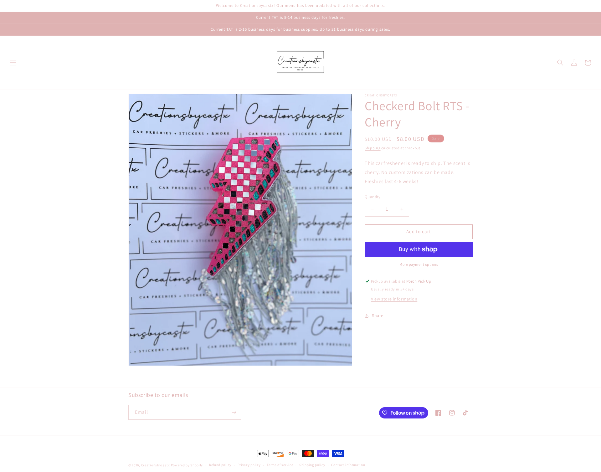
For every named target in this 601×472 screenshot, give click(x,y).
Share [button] (377, 315)
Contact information (348, 465)
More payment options (418, 264)
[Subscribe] (234, 412)
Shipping (373, 148)
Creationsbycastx (155, 465)
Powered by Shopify (187, 465)
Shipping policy (312, 465)
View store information (394, 299)
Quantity (372, 196)
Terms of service (280, 465)
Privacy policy (249, 465)
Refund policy (220, 465)
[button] (13, 62)
